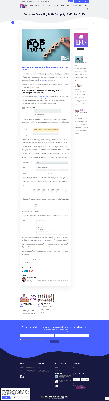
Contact (85, 5)
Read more (77, 104)
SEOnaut (62, 5)
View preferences (25, 397)
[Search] (86, 29)
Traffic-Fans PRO (31, 277)
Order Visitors (55, 5)
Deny (15, 397)
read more (25, 314)
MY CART (39, 367)
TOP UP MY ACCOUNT (41, 365)
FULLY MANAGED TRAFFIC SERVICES (44, 371)
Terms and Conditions (59, 368)
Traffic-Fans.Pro (44, 80)
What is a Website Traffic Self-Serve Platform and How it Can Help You (29, 305)
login (86, 1)
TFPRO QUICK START (41, 370)
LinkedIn (27, 271)
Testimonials (74, 5)
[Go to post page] (28, 298)
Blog (80, 5)
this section (41, 240)
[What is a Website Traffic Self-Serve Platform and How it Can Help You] (79, 110)
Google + (29, 271)
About (42, 5)
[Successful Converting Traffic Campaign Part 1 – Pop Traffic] (79, 59)
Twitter (25, 271)
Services (37, 5)
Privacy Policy (13, 394)
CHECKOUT (40, 368)
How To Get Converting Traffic (47, 304)
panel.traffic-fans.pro (44, 96)
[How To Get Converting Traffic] (79, 85)
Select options (80, 49)
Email (31, 271)
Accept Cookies (6, 397)
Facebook (22, 271)
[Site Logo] (23, 6)
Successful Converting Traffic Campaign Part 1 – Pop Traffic (65, 376)
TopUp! (48, 5)
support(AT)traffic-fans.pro (26, 1)
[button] (88, 9)
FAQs (68, 5)
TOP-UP (78, 1)
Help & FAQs (57, 365)
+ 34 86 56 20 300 (37, 1)
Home (31, 5)
